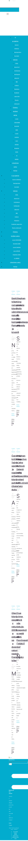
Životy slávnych (16, 228)
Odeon (17, 85)
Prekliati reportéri (16, 224)
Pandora (16, 89)
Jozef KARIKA (17, 247)
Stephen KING (17, 254)
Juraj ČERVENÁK (16, 240)
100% (16, 63)
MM (17, 82)
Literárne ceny (15, 262)
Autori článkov (16, 179)
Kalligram (17, 74)
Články (15, 107)
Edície (15, 60)
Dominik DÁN (16, 243)
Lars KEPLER (16, 251)
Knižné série (15, 236)
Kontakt (16, 56)
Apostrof (17, 67)
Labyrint (16, 78)
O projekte (15, 176)
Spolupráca (17, 52)
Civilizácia (17, 70)
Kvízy (15, 171)
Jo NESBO (16, 258)
